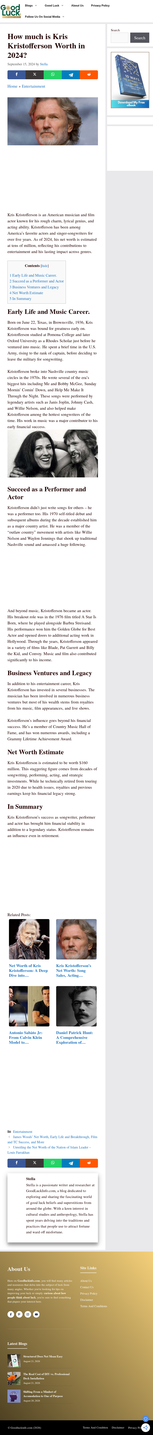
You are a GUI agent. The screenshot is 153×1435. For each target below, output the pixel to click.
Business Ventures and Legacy (34, 286)
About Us (77, 5)
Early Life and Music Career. (33, 275)
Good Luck (52, 5)
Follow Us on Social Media (42, 16)
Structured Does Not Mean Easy (43, 1356)
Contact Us (86, 1287)
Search (115, 30)
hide (45, 265)
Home (12, 86)
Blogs (29, 5)
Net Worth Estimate (26, 292)
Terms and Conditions (93, 1306)
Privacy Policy (100, 5)
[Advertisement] (52, 184)
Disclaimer (86, 1300)
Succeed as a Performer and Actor (37, 281)
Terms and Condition (95, 1427)
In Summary (20, 298)
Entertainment (33, 86)
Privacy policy (136, 1427)
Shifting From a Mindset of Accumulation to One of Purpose (43, 1394)
